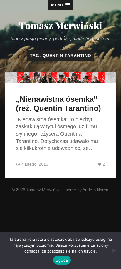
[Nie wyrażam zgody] (114, 250)
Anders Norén (95, 189)
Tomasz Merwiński (60, 25)
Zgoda (62, 260)
